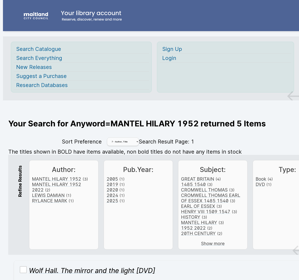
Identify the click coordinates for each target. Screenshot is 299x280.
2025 (112, 200)
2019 (112, 184)
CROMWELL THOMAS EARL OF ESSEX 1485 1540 (210, 198)
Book (261, 179)
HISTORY (190, 217)
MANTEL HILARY (199, 222)
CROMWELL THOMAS (204, 190)
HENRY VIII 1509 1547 (205, 211)
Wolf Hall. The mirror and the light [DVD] (92, 271)
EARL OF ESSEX (198, 206)
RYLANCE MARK (49, 200)
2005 (112, 179)
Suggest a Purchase (41, 76)
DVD (260, 184)
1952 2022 (193, 228)
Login (169, 58)
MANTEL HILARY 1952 (56, 179)
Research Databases (42, 85)
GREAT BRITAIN (197, 179)
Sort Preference (82, 141)
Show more (213, 243)
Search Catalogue (38, 49)
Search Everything (39, 58)
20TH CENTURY (198, 233)
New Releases (34, 67)
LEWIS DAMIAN (48, 195)
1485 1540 (193, 184)
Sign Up (172, 49)
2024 (112, 195)
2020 (112, 190)
